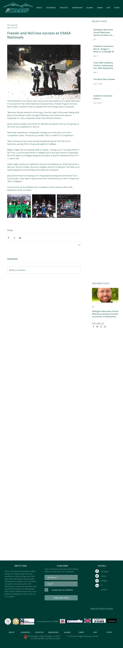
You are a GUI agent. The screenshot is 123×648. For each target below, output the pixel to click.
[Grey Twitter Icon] (97, 326)
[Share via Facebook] (8, 238)
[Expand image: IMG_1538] (44, 206)
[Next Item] (114, 295)
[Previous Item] (96, 295)
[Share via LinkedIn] (20, 238)
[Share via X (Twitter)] (14, 238)
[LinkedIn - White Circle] (97, 585)
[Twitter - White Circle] (97, 576)
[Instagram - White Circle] (97, 581)
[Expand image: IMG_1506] (19, 206)
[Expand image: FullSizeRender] (68, 206)
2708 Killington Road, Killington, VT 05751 (43, 636)
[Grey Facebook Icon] (93, 326)
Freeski (10, 230)
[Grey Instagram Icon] (101, 326)
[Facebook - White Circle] (97, 571)
